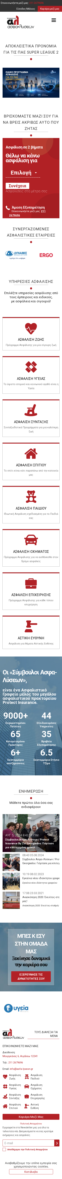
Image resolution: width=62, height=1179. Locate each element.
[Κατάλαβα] (57, 1168)
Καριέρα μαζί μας (49, 8)
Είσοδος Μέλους (26, 8)
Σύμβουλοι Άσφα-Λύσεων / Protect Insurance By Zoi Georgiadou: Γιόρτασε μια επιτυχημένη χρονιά (29, 843)
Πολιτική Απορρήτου (31, 1123)
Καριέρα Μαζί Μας (31, 1117)
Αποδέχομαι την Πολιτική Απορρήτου (27, 1149)
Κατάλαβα (31, 1171)
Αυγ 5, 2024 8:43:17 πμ (22, 835)
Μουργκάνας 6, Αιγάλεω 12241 (20, 1056)
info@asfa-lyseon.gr (21, 1068)
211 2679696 (36, 3)
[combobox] (23, 172)
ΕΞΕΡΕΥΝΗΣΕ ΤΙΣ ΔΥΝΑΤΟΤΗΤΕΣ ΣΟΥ (31, 976)
